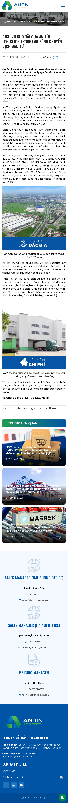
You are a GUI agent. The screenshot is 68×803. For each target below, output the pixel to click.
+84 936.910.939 (36, 594)
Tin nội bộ (11, 22)
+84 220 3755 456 (25, 753)
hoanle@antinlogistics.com (35, 695)
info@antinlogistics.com (23, 756)
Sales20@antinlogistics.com (35, 647)
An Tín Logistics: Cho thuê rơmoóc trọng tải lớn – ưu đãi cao (41, 408)
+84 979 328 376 (36, 689)
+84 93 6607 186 (36, 641)
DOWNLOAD (9, 770)
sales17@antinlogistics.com (35, 600)
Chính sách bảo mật (13, 777)
